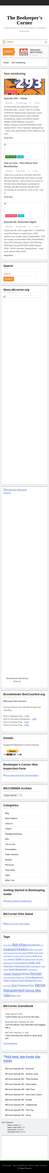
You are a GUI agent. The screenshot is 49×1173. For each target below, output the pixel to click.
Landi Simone (8, 956)
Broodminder (33, 945)
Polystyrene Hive (22, 966)
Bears (10, 945)
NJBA (18, 959)
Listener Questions (25, 956)
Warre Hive (16, 996)
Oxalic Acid (34, 962)
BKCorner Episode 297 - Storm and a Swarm (23, 1095)
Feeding (22, 949)
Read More (8, 138)
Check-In (9, 823)
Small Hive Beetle (9, 977)
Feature (8, 829)
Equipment (9, 949)
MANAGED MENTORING (36, 51)
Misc (7, 839)
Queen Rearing (12, 973)
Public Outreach (11, 854)
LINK (27, 716)
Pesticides (8, 966)
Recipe (26, 973)
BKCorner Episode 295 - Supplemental (21, 1105)
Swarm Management (27, 980)
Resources (9, 865)
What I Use (9, 880)
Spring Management (34, 977)
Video (20, 157)
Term (14, 985)
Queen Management (17, 969)
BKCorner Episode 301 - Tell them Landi (21, 1074)
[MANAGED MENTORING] (23, 53)
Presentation (35, 966)
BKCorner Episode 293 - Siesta (18, 1115)
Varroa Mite (33, 990)
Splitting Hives (20, 977)
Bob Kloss (19, 944)
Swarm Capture (10, 980)
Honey (31, 953)
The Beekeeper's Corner (24, 20)
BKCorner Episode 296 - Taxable (18, 1100)
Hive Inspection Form (10, 953)
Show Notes (11, 92)
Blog (7, 813)
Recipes (8, 860)
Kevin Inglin (38, 953)
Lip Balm (16, 956)
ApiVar (5, 945)
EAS (42, 945)
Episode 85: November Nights (20, 222)
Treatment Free (25, 985)
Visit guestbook (10, 1043)
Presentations (10, 849)
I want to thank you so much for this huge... (22, 1017)
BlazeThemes (25, 1168)
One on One (11, 157)
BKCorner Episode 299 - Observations (21, 1084)
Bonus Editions (11, 818)
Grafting (30, 950)
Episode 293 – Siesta (15, 98)
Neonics (11, 959)
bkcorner (9, 103)
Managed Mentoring (13, 834)
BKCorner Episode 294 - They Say (19, 1110)
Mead (34, 956)
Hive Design (38, 950)
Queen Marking (32, 969)
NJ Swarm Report (29, 959)
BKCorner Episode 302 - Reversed (19, 1069)
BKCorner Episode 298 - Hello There (20, 1089)
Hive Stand (22, 953)
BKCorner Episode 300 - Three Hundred (21, 1079)
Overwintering (21, 963)
